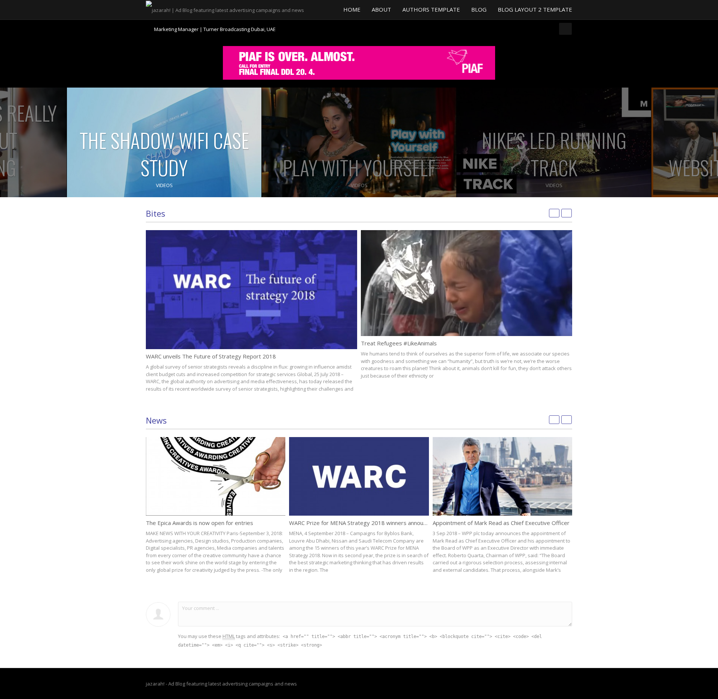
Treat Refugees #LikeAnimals (399, 343)
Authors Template (431, 9)
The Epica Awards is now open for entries (199, 522)
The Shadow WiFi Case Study (164, 154)
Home (351, 9)
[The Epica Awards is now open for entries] (215, 476)
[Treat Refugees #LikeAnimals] (466, 283)
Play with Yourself (359, 167)
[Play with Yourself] (359, 142)
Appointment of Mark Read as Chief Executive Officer (501, 522)
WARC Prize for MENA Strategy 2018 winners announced (362, 522)
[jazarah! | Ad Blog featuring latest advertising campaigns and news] (225, 9)
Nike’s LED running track (554, 154)
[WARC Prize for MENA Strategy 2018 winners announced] (359, 476)
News (156, 420)
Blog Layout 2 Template (535, 9)
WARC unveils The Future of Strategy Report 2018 (211, 356)
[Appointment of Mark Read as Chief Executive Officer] (502, 476)
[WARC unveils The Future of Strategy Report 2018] (251, 289)
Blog (479, 9)
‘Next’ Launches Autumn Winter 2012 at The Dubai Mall (215, 29)
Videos (164, 185)
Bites (155, 213)
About (381, 9)
